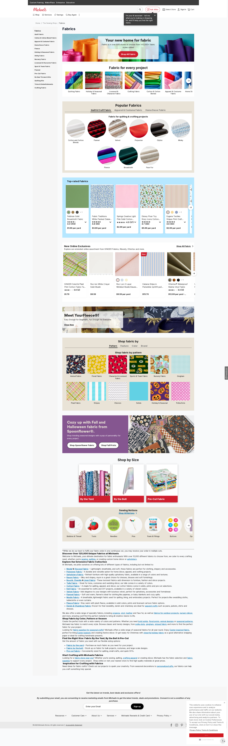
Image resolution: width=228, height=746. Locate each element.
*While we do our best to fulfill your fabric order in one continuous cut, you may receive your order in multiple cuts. (112, 551)
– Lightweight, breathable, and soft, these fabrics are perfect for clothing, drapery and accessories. (121, 569)
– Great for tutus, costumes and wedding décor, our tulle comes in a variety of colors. (109, 583)
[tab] (101, 110)
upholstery (132, 559)
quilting (92, 559)
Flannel (37, 70)
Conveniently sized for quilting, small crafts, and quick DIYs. (100, 651)
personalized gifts (165, 666)
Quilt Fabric (39, 34)
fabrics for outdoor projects (166, 613)
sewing (84, 559)
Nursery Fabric (40, 59)
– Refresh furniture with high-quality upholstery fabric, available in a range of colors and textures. (117, 574)
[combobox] (94, 9)
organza (116, 613)
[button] (206, 739)
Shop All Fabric (128, 54)
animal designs (167, 621)
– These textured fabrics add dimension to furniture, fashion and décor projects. (116, 580)
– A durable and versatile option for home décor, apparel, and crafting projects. (108, 572)
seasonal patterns (185, 621)
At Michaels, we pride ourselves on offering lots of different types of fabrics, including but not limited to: (108, 564)
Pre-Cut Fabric (40, 73)
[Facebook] (171, 725)
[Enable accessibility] (223, 741)
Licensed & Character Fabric (45, 63)
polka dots (140, 624)
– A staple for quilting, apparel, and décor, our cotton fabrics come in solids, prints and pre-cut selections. (119, 586)
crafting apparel (130, 658)
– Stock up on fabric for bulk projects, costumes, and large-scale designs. (107, 648)
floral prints (154, 621)
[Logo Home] (40, 9)
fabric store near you (84, 658)
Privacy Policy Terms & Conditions (204, 730)
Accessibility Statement (74, 725)
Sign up (137, 706)
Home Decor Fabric (42, 45)
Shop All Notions (127, 513)
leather (129, 613)
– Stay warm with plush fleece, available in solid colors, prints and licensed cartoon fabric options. (115, 603)
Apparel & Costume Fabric (45, 41)
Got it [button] (206, 735)
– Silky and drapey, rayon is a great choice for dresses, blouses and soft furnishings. (109, 577)
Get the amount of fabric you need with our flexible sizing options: (91, 641)
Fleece (37, 49)
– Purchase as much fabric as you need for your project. (99, 645)
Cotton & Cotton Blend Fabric (46, 38)
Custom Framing (37, 3)
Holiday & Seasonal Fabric (44, 52)
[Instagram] (176, 725)
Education (70, 3)
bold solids (143, 621)
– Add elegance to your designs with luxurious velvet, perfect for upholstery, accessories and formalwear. (118, 591)
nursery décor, (186, 613)
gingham (150, 624)
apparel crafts (151, 606)
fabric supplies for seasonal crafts (88, 630)
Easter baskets (84, 633)
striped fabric (161, 624)
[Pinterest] (182, 725)
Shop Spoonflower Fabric (82, 445)
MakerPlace (50, 3)
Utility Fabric (39, 56)
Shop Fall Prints (108, 445)
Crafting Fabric (40, 88)
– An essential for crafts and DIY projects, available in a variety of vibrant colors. (107, 589)
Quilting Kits (39, 81)
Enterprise (60, 3)
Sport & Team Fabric (42, 66)
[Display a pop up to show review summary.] (85, 222)
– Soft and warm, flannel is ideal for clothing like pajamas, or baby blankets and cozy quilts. (113, 594)
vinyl (123, 613)
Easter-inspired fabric (179, 630)
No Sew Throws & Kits (43, 77)
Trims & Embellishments (44, 84)
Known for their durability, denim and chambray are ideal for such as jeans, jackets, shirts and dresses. (127, 607)
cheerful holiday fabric (154, 633)
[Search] (140, 9)
